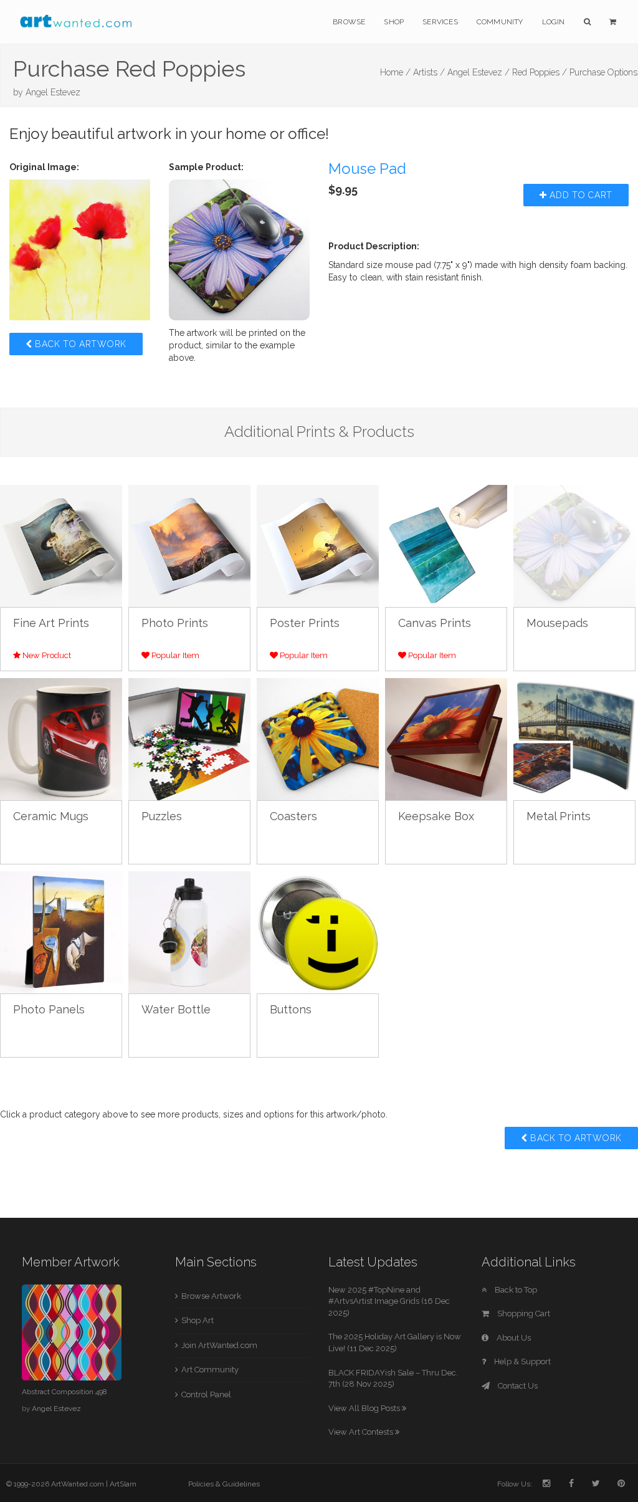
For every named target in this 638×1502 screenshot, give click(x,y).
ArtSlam (123, 1484)
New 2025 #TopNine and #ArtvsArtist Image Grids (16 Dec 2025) (389, 1301)
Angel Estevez (53, 92)
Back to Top (515, 1289)
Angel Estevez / (478, 72)
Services (440, 21)
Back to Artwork (79, 344)
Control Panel (206, 1394)
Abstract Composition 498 (64, 1391)
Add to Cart (579, 195)
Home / (395, 72)
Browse (349, 21)
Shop (394, 21)
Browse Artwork (211, 1296)
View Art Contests (361, 1432)
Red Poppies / (539, 72)
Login (553, 21)
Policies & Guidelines (224, 1484)
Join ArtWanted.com (219, 1345)
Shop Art (197, 1320)
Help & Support (521, 1361)
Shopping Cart (522, 1313)
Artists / (429, 72)
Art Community (210, 1369)
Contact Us (517, 1385)
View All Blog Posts (365, 1408)
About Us (513, 1337)
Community (500, 21)
